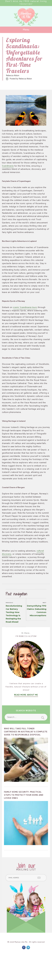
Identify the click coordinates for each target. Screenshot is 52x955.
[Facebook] (24, 947)
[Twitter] (28, 947)
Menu (26, 30)
